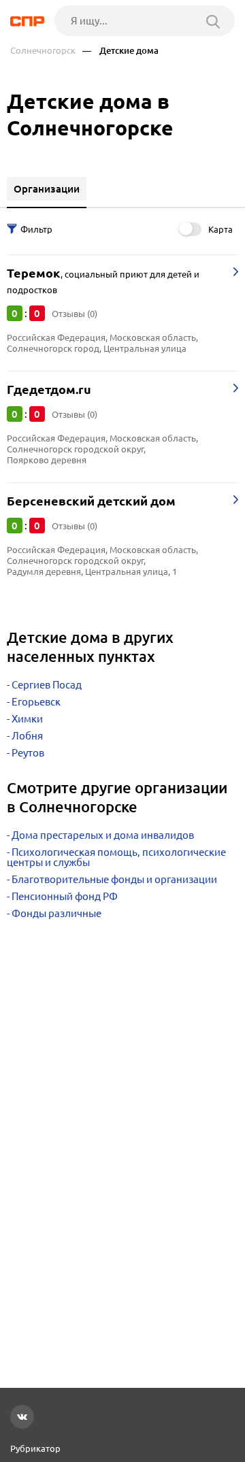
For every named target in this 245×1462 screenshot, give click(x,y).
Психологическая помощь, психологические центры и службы (116, 857)
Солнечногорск (43, 50)
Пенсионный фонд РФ (65, 896)
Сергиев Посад (47, 685)
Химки (27, 719)
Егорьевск (36, 702)
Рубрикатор (35, 1448)
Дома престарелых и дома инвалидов (103, 835)
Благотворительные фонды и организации (114, 879)
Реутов (28, 753)
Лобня (27, 736)
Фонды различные (56, 913)
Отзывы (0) (74, 313)
